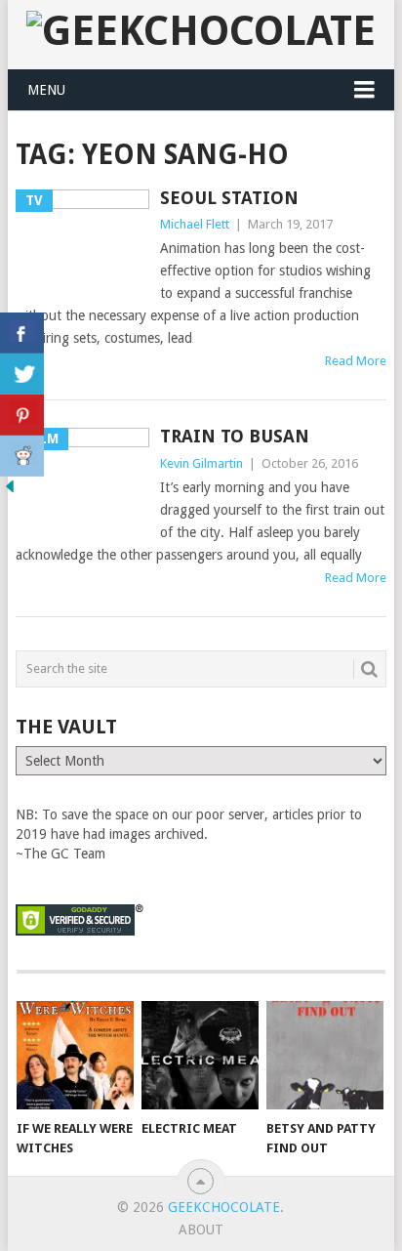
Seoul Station (229, 198)
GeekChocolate (224, 1207)
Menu (46, 90)
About (201, 1229)
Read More (355, 361)
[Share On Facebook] (22, 333)
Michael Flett (194, 224)
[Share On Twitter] (22, 374)
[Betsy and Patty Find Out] (324, 1055)
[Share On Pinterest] (22, 415)
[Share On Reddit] (22, 456)
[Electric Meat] (200, 1055)
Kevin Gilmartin (201, 463)
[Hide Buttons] (10, 491)
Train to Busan (234, 436)
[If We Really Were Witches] (75, 1055)
